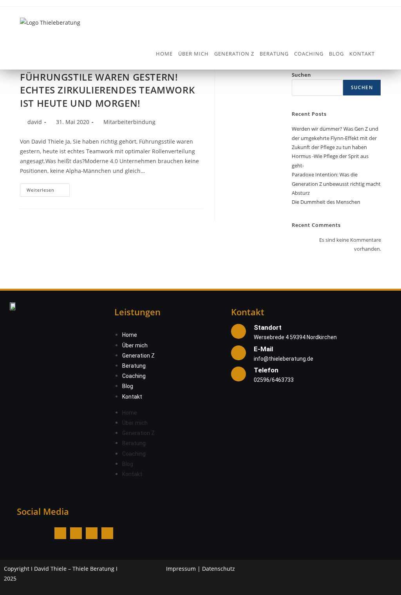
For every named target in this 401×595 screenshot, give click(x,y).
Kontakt (132, 397)
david (34, 122)
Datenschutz (218, 568)
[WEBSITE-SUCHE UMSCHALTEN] (382, 53)
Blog (127, 386)
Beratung (134, 366)
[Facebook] (60, 533)
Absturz (301, 192)
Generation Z (138, 355)
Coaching (134, 376)
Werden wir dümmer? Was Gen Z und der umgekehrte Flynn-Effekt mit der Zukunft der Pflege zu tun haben (335, 138)
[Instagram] (76, 533)
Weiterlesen (48, 188)
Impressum (181, 568)
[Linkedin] (92, 533)
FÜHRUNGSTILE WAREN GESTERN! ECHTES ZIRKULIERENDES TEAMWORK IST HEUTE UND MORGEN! (107, 90)
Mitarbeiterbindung (129, 122)
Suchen (301, 74)
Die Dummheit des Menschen (326, 201)
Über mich (135, 345)
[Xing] (107, 533)
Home (129, 335)
